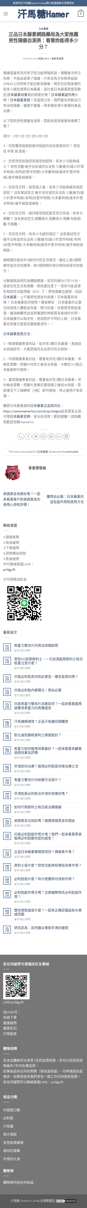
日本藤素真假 (20, 100)
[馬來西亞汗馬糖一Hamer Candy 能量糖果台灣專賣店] (44, 14)
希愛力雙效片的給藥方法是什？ (37, 780)
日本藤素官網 (20, 416)
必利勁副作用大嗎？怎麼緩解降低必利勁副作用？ (48, 894)
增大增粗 (10, 1134)
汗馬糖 (8, 1126)
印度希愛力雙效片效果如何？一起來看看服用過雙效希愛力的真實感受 (48, 706)
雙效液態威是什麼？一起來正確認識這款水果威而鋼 (48, 912)
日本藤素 (43, 28)
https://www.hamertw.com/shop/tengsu (32, 411)
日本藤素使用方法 (16, 334)
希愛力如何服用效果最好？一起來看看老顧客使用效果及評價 (48, 750)
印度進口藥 (11, 1110)
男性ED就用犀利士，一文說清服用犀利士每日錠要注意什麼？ (48, 661)
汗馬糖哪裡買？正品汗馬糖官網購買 (41, 721)
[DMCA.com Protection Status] (66, 1200)
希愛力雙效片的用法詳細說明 (36, 645)
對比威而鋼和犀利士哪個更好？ (37, 735)
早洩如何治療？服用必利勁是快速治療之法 (46, 766)
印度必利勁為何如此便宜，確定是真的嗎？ (46, 676)
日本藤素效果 (17, 95)
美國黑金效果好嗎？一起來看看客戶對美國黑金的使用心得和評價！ (21, 499)
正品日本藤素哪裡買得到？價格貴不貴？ (44, 852)
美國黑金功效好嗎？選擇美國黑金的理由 (44, 820)
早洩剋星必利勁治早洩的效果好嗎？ (41, 793)
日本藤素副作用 (63, 95)
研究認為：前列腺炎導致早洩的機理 (41, 928)
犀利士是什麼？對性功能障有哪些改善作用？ (48, 865)
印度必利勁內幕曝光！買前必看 (37, 690)
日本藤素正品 (40, 406)
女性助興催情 (13, 1142)
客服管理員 (58, 58)
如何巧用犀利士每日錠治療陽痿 (37, 807)
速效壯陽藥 (11, 1150)
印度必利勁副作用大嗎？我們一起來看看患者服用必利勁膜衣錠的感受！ (48, 836)
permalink (72, 451)
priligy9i (9, 569)
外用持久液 (11, 1159)
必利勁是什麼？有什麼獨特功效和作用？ (44, 879)
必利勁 (8, 1118)
